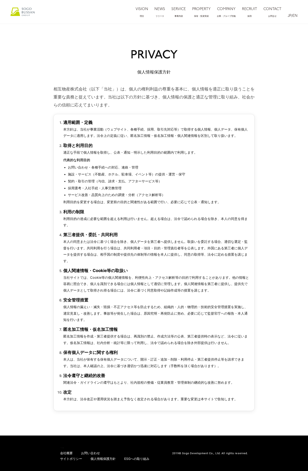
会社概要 (66, 453)
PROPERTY (201, 12)
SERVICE (178, 12)
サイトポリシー (71, 459)
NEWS (159, 12)
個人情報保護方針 (103, 459)
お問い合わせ (90, 453)
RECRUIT (249, 12)
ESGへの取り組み (136, 459)
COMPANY (226, 12)
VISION (142, 12)
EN (295, 16)
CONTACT (272, 12)
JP (289, 16)
